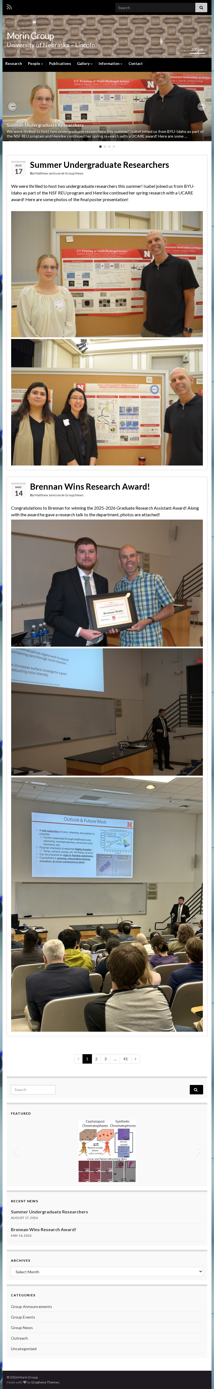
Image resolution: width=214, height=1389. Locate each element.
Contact (135, 63)
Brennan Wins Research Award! (90, 486)
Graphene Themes (45, 1382)
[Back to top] (201, 1376)
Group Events (23, 1317)
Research (13, 63)
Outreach (19, 1338)
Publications (60, 63)
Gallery (84, 63)
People (34, 63)
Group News (74, 173)
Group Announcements (31, 1306)
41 (125, 1058)
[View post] (107, 106)
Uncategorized (24, 1348)
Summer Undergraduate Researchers (45, 125)
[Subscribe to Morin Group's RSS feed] (9, 6)
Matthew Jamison (48, 173)
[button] (12, 106)
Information (109, 63)
